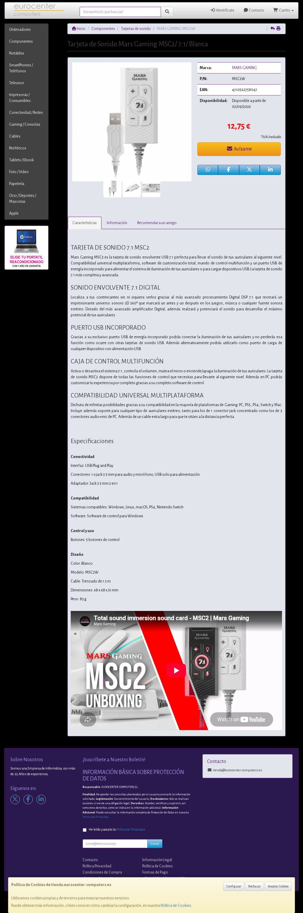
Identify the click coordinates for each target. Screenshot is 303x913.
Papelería (16, 184)
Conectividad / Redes (26, 113)
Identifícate (224, 10)
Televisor (16, 83)
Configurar (233, 886)
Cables (14, 136)
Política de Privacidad (95, 816)
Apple (14, 213)
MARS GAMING (244, 68)
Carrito (284, 10)
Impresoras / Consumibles (20, 98)
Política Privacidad (97, 866)
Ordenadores (20, 30)
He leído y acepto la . (117, 829)
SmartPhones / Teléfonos (21, 68)
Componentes (21, 41)
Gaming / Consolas (24, 124)
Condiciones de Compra (102, 872)
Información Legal (157, 860)
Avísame (242, 149)
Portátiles (16, 53)
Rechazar (254, 886)
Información (117, 223)
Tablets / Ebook (21, 160)
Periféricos (17, 148)
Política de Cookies (176, 906)
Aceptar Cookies (278, 886)
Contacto (256, 10)
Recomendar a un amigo (157, 223)
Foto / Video (19, 172)
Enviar (155, 843)
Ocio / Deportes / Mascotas (22, 199)
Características (84, 223)
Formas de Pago (155, 872)
